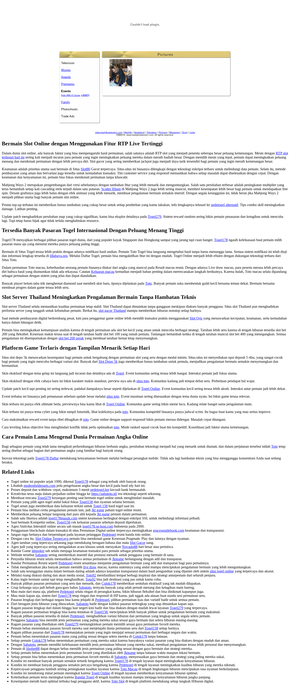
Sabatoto (41, 555)
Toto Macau (129, 669)
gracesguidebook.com (168, 530)
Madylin (128, 132)
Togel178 (221, 240)
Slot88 (85, 169)
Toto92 (91, 575)
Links (192, 132)
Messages (174, 132)
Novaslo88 (130, 547)
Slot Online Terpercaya (51, 538)
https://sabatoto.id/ (104, 494)
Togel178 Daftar (47, 458)
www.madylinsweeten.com (108, 132)
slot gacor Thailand (112, 310)
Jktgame (118, 559)
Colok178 (109, 583)
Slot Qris (196, 318)
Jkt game (98, 510)
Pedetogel (109, 534)
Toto (148, 283)
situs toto (142, 381)
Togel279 (154, 217)
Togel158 (86, 502)
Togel (120, 373)
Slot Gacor (137, 543)
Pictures (163, 132)
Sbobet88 (33, 649)
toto (125, 412)
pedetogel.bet (99, 490)
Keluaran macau (102, 272)
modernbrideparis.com (40, 486)
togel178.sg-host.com (97, 526)
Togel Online (150, 389)
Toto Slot (117, 681)
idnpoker (38, 551)
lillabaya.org (59, 256)
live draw (90, 567)
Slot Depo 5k (108, 361)
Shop (185, 132)
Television (152, 132)
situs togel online (222, 571)
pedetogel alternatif (224, 205)
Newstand (139, 132)
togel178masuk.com (62, 518)
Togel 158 (100, 506)
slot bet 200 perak (71, 338)
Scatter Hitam (111, 189)
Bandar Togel (84, 677)
